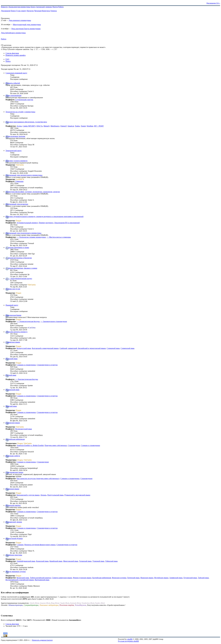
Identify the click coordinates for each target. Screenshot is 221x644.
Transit (83, 126)
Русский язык (11, 375)
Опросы (53, 11)
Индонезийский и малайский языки (20, 580)
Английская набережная (15, 439)
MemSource (55, 126)
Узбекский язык (111, 561)
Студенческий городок (24, 100)
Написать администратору (42, 640)
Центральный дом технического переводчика (23, 233)
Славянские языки (13, 342)
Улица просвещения (13, 95)
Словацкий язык (113, 348)
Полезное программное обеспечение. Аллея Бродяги (26, 122)
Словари (20, 545)
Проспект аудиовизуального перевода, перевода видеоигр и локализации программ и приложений (44, 216)
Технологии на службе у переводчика (20, 112)
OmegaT (63, 126)
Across (19, 126)
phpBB (129, 639)
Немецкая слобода (13, 456)
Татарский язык (85, 561)
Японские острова (119, 578)
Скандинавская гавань (14, 472)
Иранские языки (146, 578)
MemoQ (47, 126)
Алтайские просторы (14, 555)
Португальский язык (55, 495)
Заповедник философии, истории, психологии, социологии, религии (33, 192)
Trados (77, 126)
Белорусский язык (24, 348)
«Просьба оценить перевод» (17, 332)
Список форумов (12, 53)
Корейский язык (55, 561)
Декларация (5, 11)
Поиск (13, 11)
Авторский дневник (44, 7)
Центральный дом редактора (17, 204)
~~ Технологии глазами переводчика (31, 237)
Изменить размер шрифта (16, 55)
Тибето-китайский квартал (40, 578)
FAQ (7, 59)
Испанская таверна (13, 505)
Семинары (19, 181)
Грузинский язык (190, 578)
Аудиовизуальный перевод (27, 223)
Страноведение (74, 445)
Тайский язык (203, 578)
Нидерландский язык (23, 429)
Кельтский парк (23, 578)
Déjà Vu (39, 126)
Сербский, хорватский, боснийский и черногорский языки (83, 348)
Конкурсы (46, 11)
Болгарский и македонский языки (45, 348)
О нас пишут (21, 11)
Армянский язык (176, 578)
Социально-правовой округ (16, 73)
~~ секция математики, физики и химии (21, 268)
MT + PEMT (99, 126)
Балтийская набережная (101, 578)
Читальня (38, 11)
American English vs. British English (30, 445)
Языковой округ (12, 305)
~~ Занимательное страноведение (54, 321)
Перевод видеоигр (46, 223)
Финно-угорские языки (82, 578)
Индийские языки (161, 578)
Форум (55, 7)
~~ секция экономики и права (17, 247)
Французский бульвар (14, 538)
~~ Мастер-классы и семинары (59, 237)
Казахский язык (42, 561)
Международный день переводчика (27, 24)
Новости (4, 7)
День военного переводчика (20, 20)
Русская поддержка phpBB (128, 641)
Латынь (43, 495)
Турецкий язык (98, 561)
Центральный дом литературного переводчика (24, 175)
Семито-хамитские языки (62, 578)
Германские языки (13, 423)
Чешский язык (11, 406)
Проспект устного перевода (16, 161)
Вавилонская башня (13, 315)
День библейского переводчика (13, 33)
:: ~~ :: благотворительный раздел (19, 278)
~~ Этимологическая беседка (28, 321)
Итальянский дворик (14, 522)
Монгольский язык (70, 561)
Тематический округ (14, 151)
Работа (61, 7)
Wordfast (90, 126)
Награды (30, 11)
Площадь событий (13, 83)
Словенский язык (127, 348)
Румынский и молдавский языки (77, 495)
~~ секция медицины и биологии (19, 258)
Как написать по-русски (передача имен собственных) (38, 478)
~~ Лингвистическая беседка (26, 379)
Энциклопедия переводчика (19, 7)
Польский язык (11, 359)
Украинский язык (12, 390)
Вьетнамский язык (42, 580)
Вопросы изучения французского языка (39, 545)
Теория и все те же (13, 289)
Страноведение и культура (47, 365)
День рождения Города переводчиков (26, 29)
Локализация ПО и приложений (67, 223)
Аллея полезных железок (15, 136)
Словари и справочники (26, 365)
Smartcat (71, 126)
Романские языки (12, 489)
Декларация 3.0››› (213, 3)
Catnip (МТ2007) (29, 126)
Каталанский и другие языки (28, 495)
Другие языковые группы (16, 571)
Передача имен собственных (56, 445)
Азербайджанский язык (26, 561)
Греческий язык (133, 578)
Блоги (33, 7)
